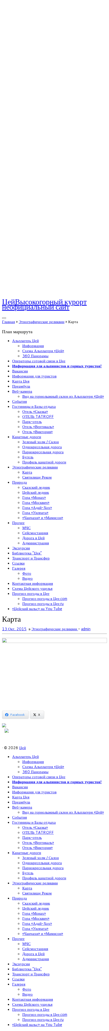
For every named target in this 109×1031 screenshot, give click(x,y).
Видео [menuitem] (27, 994)
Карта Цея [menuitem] (20, 797)
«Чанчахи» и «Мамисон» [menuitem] (42, 933)
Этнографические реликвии (41, 321)
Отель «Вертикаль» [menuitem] (38, 842)
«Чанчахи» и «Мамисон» (42, 517)
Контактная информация (32, 583)
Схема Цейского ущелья (32, 588)
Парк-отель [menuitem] (32, 837)
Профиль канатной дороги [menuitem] (44, 878)
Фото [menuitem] (26, 989)
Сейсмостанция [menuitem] (35, 948)
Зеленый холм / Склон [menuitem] (40, 857)
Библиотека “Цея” (27, 553)
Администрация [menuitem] (35, 958)
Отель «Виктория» (37, 431)
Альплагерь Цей (25, 340)
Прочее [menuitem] (18, 938)
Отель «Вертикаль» (38, 426)
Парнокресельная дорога (43, 452)
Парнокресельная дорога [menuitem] (43, 867)
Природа (19, 482)
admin (85, 629)
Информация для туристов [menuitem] (34, 792)
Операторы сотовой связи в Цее (38, 361)
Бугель (27, 457)
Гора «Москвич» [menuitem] (35, 918)
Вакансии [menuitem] (20, 787)
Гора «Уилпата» (35, 512)
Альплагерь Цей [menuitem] (25, 756)
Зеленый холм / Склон (40, 441)
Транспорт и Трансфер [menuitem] (31, 974)
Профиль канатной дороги (44, 462)
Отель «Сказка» (35, 411)
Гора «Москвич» (35, 502)
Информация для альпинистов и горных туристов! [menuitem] (57, 782)
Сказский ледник (36, 487)
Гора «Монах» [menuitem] (34, 913)
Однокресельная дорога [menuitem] (42, 862)
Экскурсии (21, 548)
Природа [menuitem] (19, 898)
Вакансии (20, 371)
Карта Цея (20, 381)
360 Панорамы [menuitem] (35, 771)
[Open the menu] (4, 318)
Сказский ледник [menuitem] (36, 903)
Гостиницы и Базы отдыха (34, 406)
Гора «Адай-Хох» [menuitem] (37, 923)
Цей (22, 747)
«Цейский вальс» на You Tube (37, 608)
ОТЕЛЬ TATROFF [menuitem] (38, 832)
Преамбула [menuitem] (21, 802)
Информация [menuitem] (33, 761)
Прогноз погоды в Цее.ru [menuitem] (43, 1019)
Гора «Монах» (34, 497)
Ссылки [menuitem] (18, 979)
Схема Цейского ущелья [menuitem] (32, 1004)
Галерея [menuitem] (18, 984)
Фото (26, 573)
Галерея (18, 568)
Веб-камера (22, 391)
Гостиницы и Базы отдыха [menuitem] (34, 822)
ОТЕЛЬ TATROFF (38, 416)
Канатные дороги (26, 436)
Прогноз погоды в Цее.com (44, 598)
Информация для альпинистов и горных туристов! (57, 366)
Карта (27, 472)
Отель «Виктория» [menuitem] (37, 847)
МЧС (26, 527)
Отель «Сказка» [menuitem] (35, 827)
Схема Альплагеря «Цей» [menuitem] (43, 766)
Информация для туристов (34, 376)
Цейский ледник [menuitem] (35, 908)
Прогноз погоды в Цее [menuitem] (30, 1009)
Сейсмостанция (35, 532)
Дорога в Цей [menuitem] (33, 953)
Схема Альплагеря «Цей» (43, 350)
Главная (8, 321)
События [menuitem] (19, 817)
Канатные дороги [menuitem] (26, 852)
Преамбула (21, 386)
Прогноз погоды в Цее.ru (43, 603)
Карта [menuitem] (27, 888)
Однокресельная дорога (42, 447)
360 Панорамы (35, 355)
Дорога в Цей (33, 538)
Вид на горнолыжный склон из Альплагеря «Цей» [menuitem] (63, 812)
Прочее (18, 522)
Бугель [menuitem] (27, 873)
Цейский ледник (35, 492)
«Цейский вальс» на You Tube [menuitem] (37, 1024)
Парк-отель (32, 421)
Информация (33, 345)
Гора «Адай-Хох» (37, 507)
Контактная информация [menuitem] (32, 999)
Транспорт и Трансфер (31, 558)
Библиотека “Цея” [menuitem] (27, 969)
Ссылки (18, 563)
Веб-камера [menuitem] (22, 807)
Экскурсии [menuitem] (21, 964)
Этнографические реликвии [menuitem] (35, 883)
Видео (27, 578)
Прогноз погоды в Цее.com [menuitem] (44, 1014)
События (19, 401)
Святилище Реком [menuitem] (37, 893)
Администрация (35, 543)
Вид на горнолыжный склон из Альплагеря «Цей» (63, 396)
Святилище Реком (37, 477)
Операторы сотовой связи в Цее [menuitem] (38, 776)
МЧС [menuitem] (26, 943)
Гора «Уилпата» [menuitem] (35, 928)
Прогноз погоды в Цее (30, 593)
